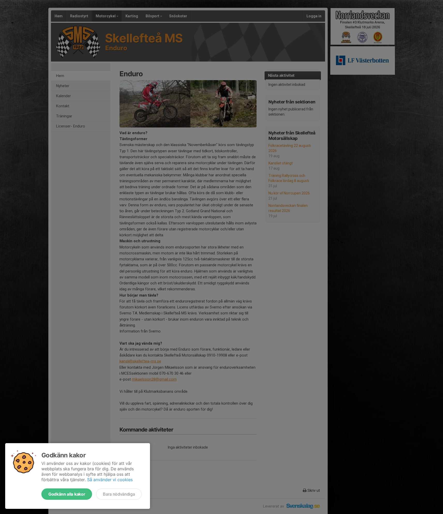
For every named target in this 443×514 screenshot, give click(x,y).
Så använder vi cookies (110, 479)
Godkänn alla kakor (66, 494)
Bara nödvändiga (119, 494)
